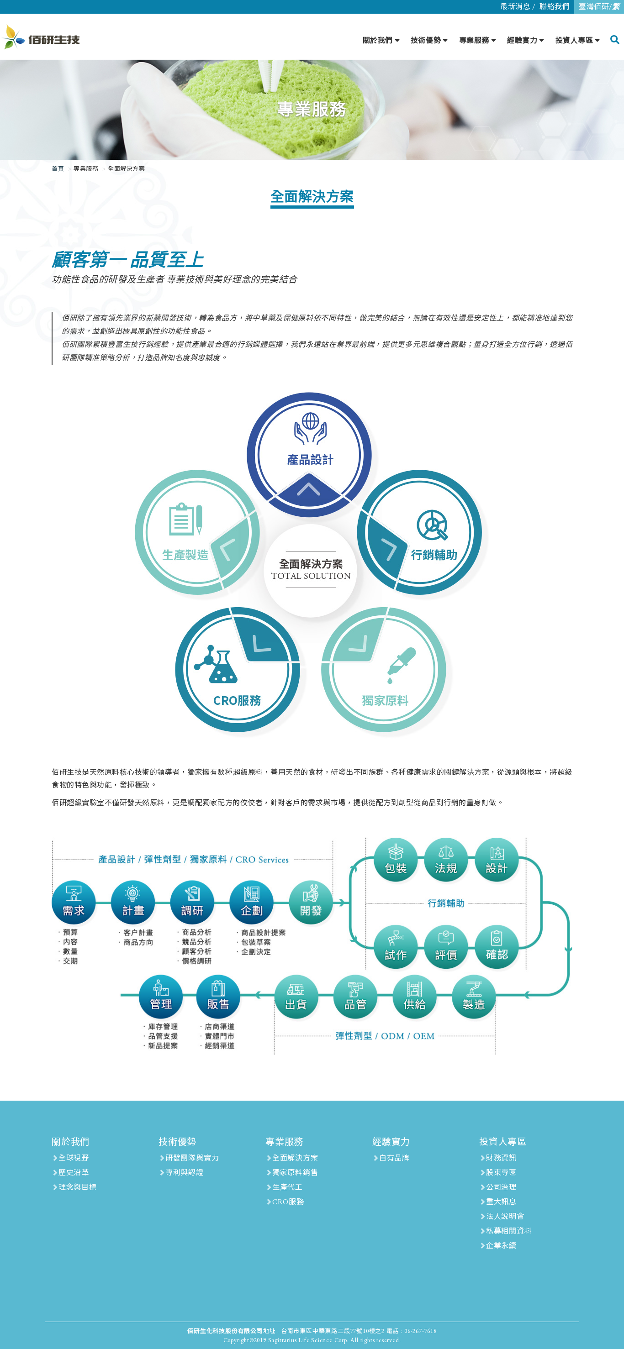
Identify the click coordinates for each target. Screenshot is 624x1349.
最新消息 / (517, 6)
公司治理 (501, 1187)
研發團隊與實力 (192, 1158)
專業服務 (474, 40)
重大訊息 (501, 1202)
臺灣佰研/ (599, 6)
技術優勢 (426, 40)
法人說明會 (505, 1216)
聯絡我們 (554, 6)
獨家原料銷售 (295, 1172)
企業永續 (501, 1245)
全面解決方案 (295, 1158)
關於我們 (378, 40)
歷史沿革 (73, 1172)
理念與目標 (77, 1187)
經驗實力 (522, 40)
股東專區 (501, 1172)
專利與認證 (184, 1172)
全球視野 (73, 1158)
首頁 (58, 169)
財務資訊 (501, 1158)
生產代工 (287, 1187)
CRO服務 (288, 1202)
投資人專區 (574, 40)
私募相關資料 (509, 1231)
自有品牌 (394, 1158)
